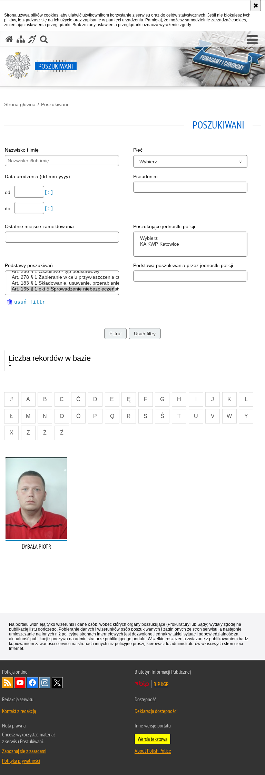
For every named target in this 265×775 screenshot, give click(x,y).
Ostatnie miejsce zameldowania (39, 226)
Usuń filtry (145, 333)
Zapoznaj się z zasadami (24, 750)
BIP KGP (161, 684)
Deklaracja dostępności (156, 710)
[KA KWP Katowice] (191, 244)
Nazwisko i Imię (22, 150)
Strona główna (20, 104)
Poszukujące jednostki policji (164, 226)
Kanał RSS (7, 682)
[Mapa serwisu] (21, 39)
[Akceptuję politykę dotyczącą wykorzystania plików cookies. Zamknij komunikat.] (256, 5)
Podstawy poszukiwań (29, 265)
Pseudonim (145, 176)
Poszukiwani (54, 104)
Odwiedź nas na (20, 682)
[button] (252, 40)
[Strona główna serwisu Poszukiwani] (9, 39)
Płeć (138, 150)
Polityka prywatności (21, 760)
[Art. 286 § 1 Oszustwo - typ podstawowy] (63, 271)
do (8, 208)
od (8, 192)
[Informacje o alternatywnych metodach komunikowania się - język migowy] (32, 39)
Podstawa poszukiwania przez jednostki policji (183, 265)
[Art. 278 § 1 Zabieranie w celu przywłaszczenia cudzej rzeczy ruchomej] (63, 277)
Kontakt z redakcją (19, 710)
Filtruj (115, 333)
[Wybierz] (191, 238)
